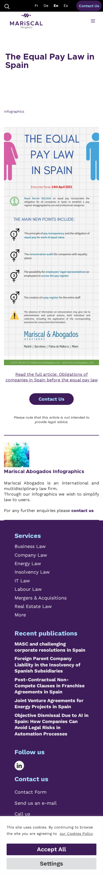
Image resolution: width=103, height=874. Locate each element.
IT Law (22, 580)
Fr (36, 5)
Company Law (31, 555)
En (56, 5)
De (46, 5)
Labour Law (28, 589)
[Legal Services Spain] (26, 21)
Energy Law (28, 563)
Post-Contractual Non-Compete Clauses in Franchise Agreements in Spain (50, 686)
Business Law (30, 546)
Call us (22, 814)
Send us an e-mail (36, 803)
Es (66, 5)
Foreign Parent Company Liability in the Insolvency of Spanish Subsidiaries (47, 665)
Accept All (51, 849)
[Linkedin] (23, 765)
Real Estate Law (33, 606)
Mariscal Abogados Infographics (44, 471)
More (20, 614)
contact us (82, 510)
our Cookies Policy (76, 833)
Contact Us (89, 6)
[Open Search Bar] (7, 6)
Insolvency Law (32, 572)
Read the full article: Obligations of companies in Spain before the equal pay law (52, 377)
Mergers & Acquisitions (41, 598)
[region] (51, 845)
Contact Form (30, 792)
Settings (51, 863)
